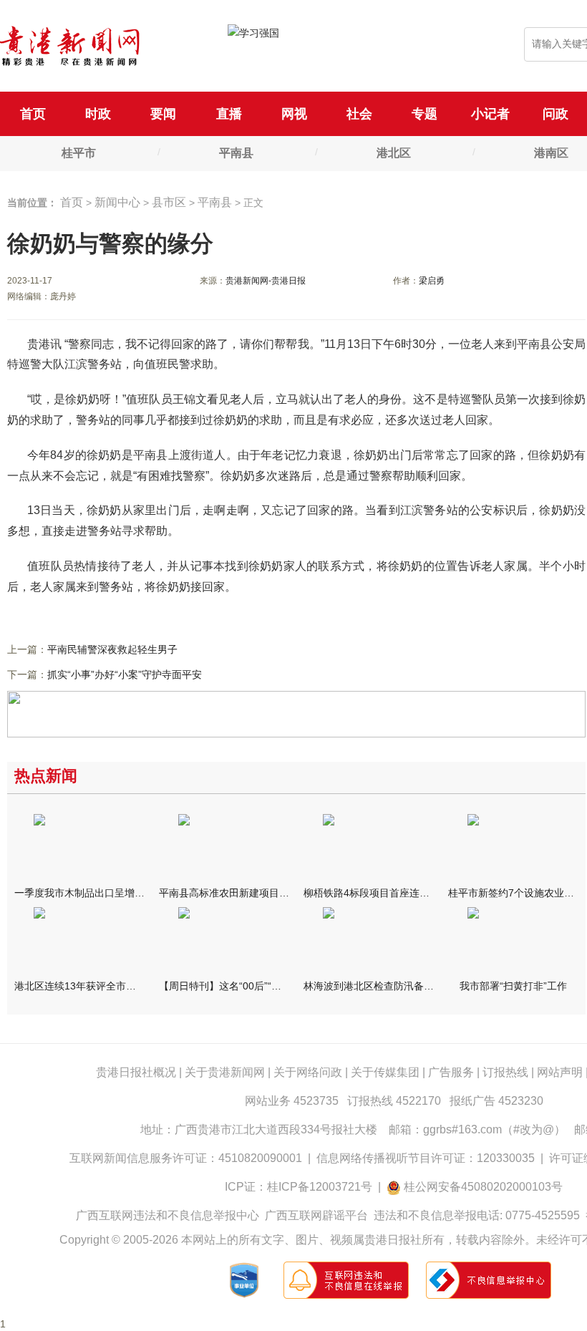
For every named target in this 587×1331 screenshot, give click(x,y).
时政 (98, 114)
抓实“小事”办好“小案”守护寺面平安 (124, 674)
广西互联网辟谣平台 (316, 1215)
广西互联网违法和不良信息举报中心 (167, 1215)
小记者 (490, 114)
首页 (33, 114)
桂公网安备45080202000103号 (483, 1187)
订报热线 (505, 1072)
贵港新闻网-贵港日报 (265, 281)
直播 (229, 114)
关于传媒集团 (385, 1072)
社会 (359, 114)
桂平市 (79, 153)
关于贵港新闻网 (225, 1072)
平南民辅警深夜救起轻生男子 (112, 649)
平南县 (236, 153)
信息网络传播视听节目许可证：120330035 (425, 1158)
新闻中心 (117, 202)
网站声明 (560, 1072)
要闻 (163, 114)
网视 (294, 114)
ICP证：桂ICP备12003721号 (298, 1187)
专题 (424, 114)
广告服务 (451, 1072)
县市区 (169, 202)
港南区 (551, 153)
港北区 (394, 153)
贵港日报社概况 (136, 1072)
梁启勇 (432, 281)
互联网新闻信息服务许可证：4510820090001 (185, 1158)
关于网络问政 (307, 1072)
